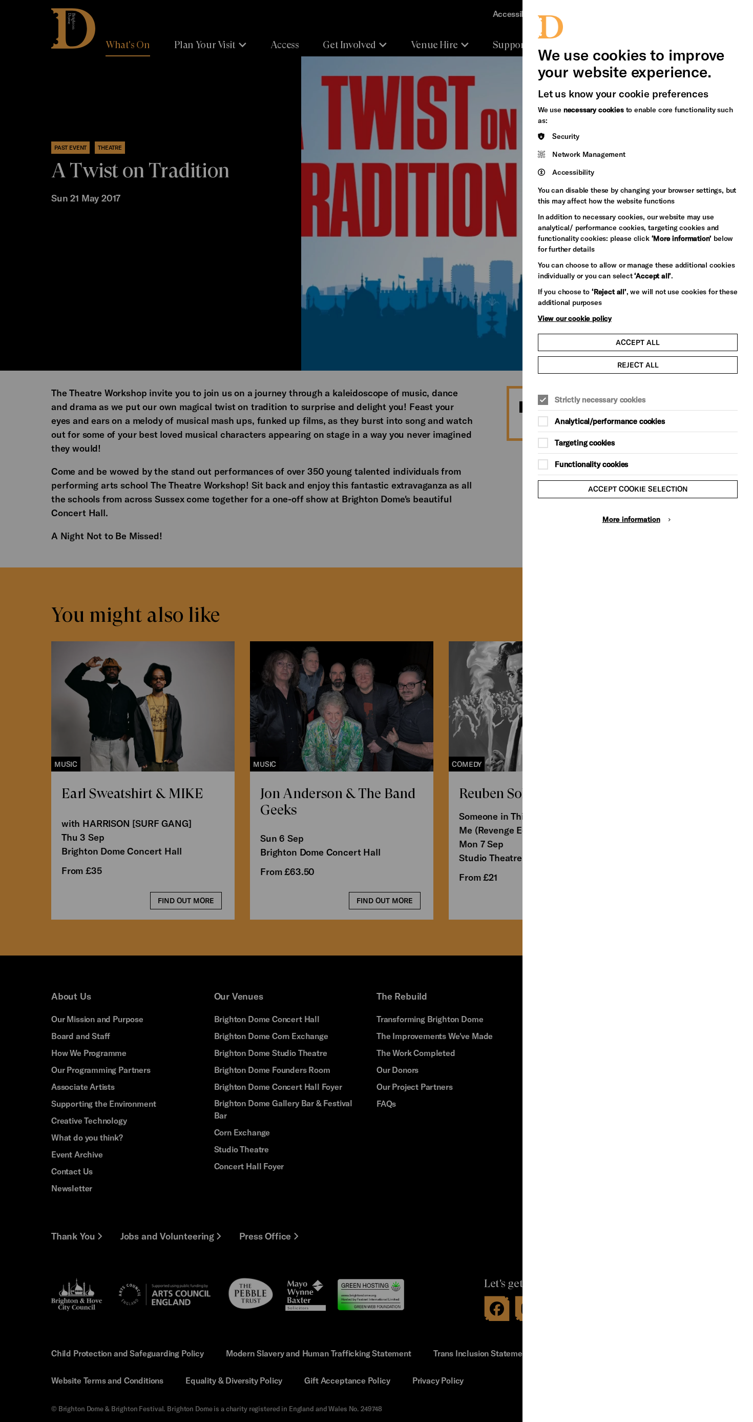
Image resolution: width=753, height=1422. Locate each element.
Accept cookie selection (638, 488)
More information (631, 519)
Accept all (638, 342)
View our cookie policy (575, 318)
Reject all (638, 364)
